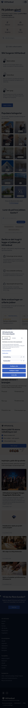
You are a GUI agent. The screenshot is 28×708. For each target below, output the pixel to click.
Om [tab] (22, 338)
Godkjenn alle (14, 366)
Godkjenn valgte (14, 370)
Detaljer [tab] (14, 338)
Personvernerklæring (6, 350)
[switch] (20, 357)
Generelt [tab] (6, 338)
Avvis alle (14, 375)
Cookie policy (5, 353)
